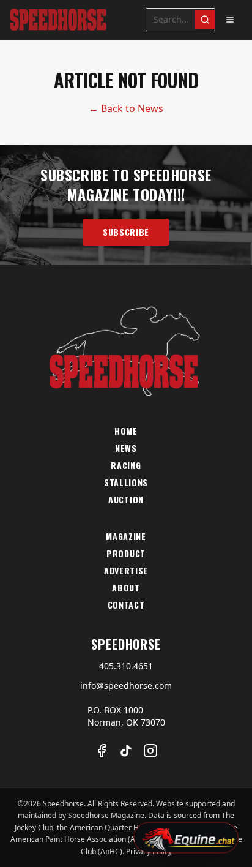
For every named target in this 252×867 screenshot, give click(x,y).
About (126, 588)
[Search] (205, 19)
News (126, 448)
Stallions (126, 482)
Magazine (126, 536)
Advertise (126, 571)
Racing (126, 465)
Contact (126, 605)
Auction (126, 500)
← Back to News (126, 108)
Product (126, 553)
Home (126, 431)
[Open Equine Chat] (186, 837)
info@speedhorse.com (126, 685)
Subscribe (126, 231)
